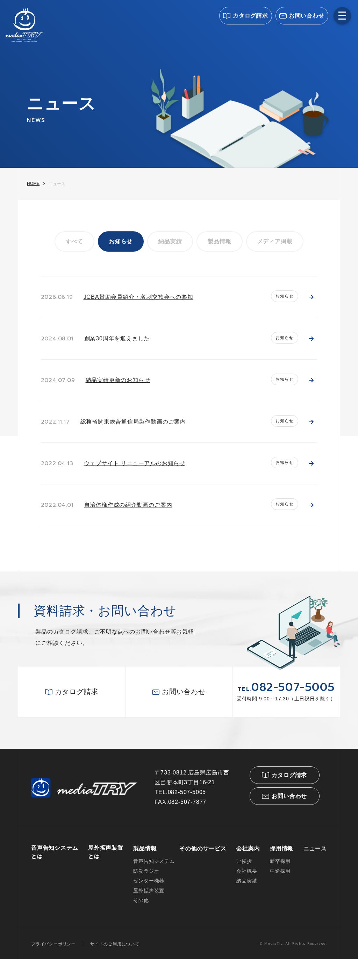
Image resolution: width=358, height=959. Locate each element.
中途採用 (280, 871)
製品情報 (219, 241)
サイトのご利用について (114, 944)
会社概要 (246, 871)
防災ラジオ (146, 871)
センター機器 (148, 881)
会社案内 (248, 848)
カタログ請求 (250, 16)
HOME (33, 183)
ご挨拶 (244, 861)
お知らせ (121, 241)
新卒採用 (280, 861)
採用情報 (281, 848)
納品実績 (170, 241)
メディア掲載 (275, 241)
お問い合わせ (306, 16)
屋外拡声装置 (148, 890)
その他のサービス (202, 848)
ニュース (315, 848)
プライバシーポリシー (53, 944)
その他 (141, 900)
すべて (74, 241)
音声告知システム (153, 861)
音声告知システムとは (54, 852)
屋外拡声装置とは (105, 852)
